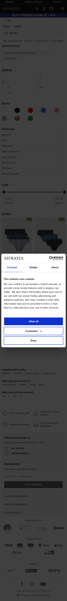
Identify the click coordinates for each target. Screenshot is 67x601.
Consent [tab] (12, 267)
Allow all (33, 321)
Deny (33, 340)
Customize (32, 331)
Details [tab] (34, 267)
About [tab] (55, 267)
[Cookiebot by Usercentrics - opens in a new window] (49, 258)
